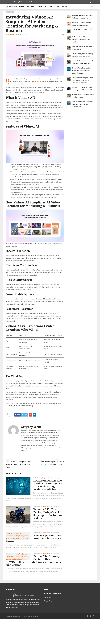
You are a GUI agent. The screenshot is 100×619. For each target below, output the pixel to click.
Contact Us (9, 2)
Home (21, 6)
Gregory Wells (31, 427)
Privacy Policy (18, 2)
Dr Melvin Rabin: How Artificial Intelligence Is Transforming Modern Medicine (47, 485)
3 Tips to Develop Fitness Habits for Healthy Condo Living (82, 17)
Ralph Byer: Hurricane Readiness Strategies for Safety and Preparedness (82, 104)
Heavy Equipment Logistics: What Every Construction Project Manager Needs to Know (82, 80)
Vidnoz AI (38, 81)
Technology (55, 6)
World (64, 6)
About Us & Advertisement (33, 2)
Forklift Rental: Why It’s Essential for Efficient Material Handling (82, 62)
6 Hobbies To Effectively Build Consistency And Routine (81, 24)
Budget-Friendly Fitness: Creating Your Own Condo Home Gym (82, 55)
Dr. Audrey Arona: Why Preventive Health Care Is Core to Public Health (82, 39)
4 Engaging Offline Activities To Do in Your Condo (83, 48)
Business (30, 6)
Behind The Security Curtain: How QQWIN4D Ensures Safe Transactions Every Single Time (33, 560)
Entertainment (42, 6)
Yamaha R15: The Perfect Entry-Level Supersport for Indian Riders (47, 513)
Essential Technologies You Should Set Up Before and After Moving (51, 463)
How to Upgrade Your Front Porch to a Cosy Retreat (33, 538)
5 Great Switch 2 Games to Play (82, 30)
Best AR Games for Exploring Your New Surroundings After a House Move (18, 464)
